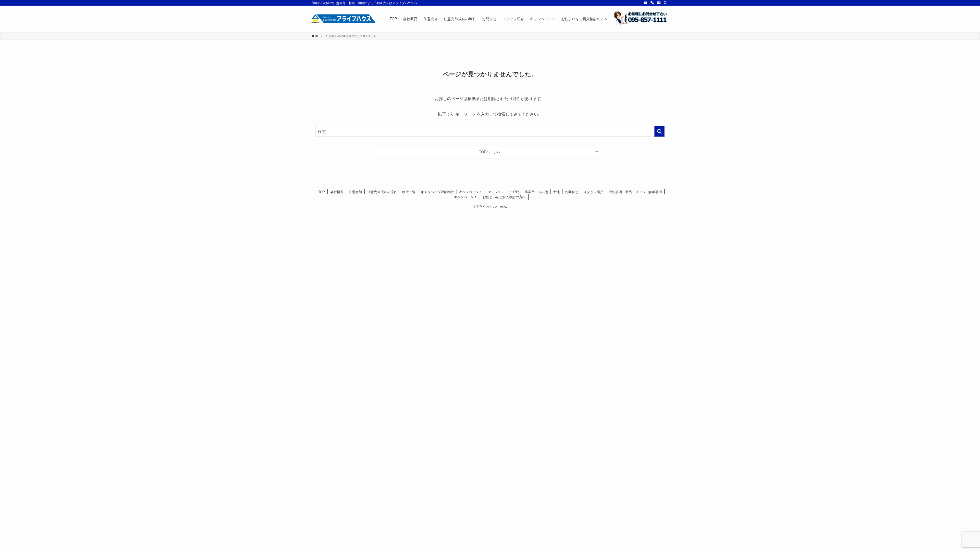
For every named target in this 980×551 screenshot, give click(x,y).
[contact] (658, 3)
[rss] (652, 3)
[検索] (665, 3)
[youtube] (645, 3)
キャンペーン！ (470, 191)
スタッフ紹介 (593, 191)
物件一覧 (408, 191)
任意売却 (355, 191)
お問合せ (571, 191)
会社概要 (337, 191)
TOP (321, 191)
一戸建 (514, 191)
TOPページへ (490, 151)
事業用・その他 (536, 191)
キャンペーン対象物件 (437, 191)
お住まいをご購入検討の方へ (504, 196)
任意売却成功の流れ (382, 191)
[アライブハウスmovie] (343, 19)
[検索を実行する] (659, 131)
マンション (496, 191)
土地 (556, 191)
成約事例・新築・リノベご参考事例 (635, 191)
